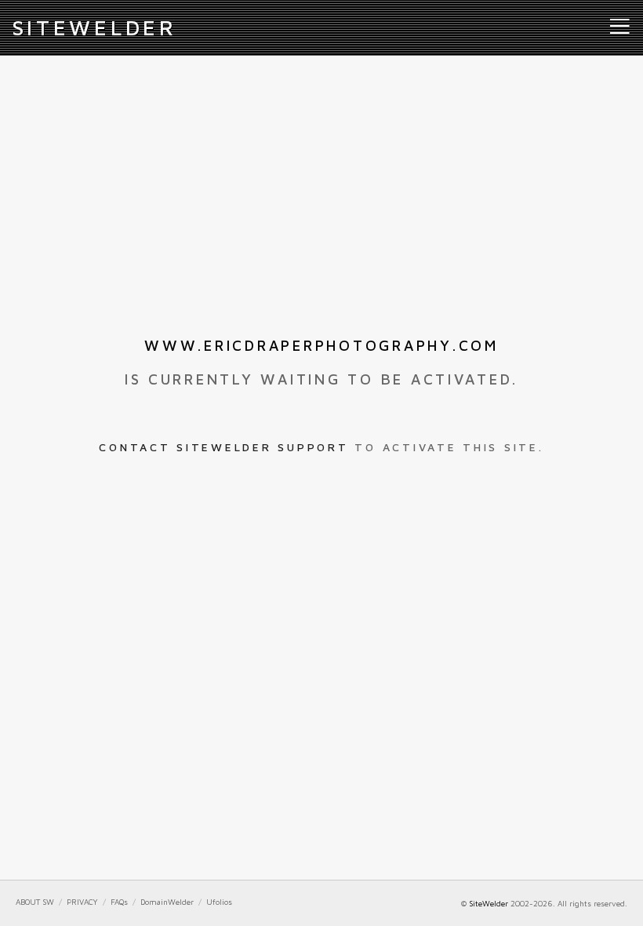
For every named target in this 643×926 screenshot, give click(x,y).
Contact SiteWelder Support (223, 447)
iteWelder (94, 27)
